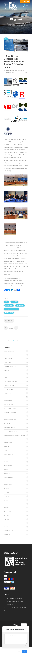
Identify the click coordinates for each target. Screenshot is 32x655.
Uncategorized (8, 530)
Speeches (6, 515)
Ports (5, 481)
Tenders (6, 527)
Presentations (10, 72)
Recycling (7, 492)
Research (6, 496)
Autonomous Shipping (10, 366)
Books (5, 377)
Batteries (6, 370)
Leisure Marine (8, 454)
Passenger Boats (8, 477)
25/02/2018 (21, 70)
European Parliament (10, 412)
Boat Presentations (9, 374)
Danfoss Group (20, 305)
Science (6, 504)
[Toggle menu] (27, 5)
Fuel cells (7, 423)
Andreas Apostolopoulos (11, 70)
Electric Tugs (8, 400)
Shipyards (6, 507)
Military (6, 462)
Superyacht (7, 523)
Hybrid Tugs (7, 439)
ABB (6, 301)
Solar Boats (7, 511)
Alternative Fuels (9, 351)
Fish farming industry (10, 419)
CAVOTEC (14, 301)
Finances (6, 416)
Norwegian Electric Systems (11, 309)
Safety (6, 500)
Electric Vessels (9, 404)
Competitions (7, 393)
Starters (6, 519)
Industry (6, 446)
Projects (6, 488)
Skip (19, 651)
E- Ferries (6, 397)
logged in (12, 340)
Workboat (7, 534)
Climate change (8, 389)
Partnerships (7, 473)
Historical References (10, 431)
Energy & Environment (10, 408)
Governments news (9, 427)
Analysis (6, 355)
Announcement (8, 358)
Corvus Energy (8, 305)
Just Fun (6, 450)
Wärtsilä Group (9, 312)
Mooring (6, 469)
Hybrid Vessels (8, 442)
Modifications (8, 465)
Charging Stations (9, 385)
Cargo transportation (10, 381)
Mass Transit (7, 458)
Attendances (7, 362)
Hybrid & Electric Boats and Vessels (14, 435)
